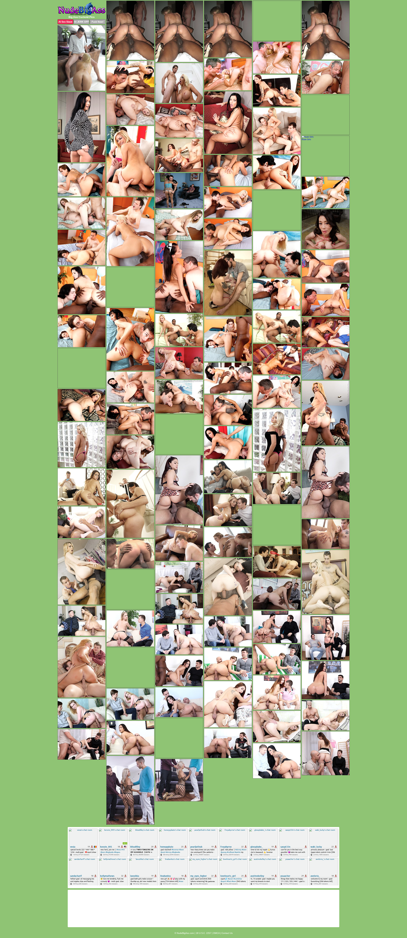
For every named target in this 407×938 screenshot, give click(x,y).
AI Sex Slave (65, 21)
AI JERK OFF (81, 21)
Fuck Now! (97, 21)
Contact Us (227, 933)
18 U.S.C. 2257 (203, 933)
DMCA (216, 933)
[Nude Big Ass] (82, 9)
